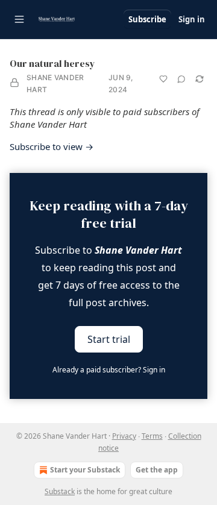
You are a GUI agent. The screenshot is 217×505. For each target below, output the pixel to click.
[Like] (163, 79)
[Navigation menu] (19, 19)
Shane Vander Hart (55, 83)
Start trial (108, 339)
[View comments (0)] (181, 79)
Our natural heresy (52, 63)
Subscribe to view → (51, 146)
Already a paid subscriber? (108, 370)
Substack (60, 491)
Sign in (191, 19)
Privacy (124, 436)
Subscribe (147, 19)
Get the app (157, 470)
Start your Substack (85, 470)
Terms (152, 436)
